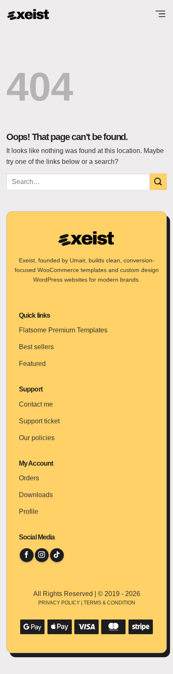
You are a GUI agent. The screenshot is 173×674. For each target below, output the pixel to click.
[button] (160, 14)
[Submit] (158, 182)
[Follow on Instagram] (42, 555)
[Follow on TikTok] (57, 555)
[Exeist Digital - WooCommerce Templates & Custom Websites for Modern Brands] (28, 15)
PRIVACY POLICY (59, 603)
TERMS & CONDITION (109, 603)
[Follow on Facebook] (27, 555)
